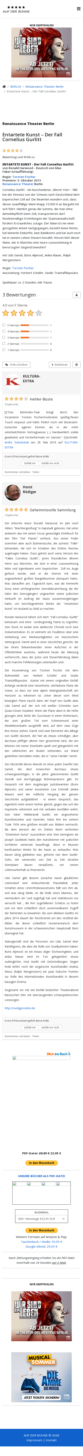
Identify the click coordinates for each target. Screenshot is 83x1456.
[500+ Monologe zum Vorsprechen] (41, 1102)
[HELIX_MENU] (79, 8)
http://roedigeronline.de (20, 1008)
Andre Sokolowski (17, 442)
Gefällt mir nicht (50, 463)
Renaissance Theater (17, 184)
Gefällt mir (30, 463)
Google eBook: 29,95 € (41, 1246)
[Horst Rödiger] (13, 493)
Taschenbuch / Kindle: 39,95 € (41, 1242)
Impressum (34, 1440)
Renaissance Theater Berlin (44, 86)
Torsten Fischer (23, 177)
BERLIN (15, 86)
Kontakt (51, 1440)
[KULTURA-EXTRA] (13, 382)
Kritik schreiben (18, 364)
